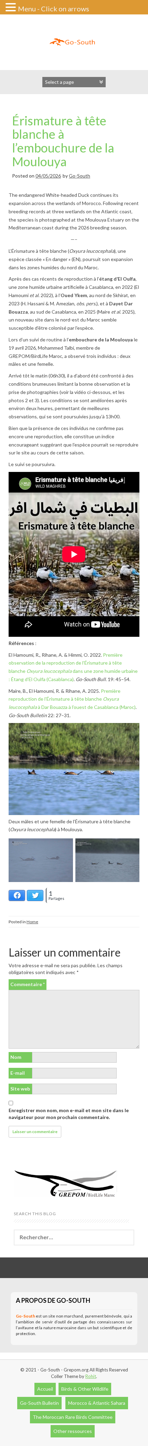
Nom (15, 1057)
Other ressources (72, 1431)
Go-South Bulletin (39, 1403)
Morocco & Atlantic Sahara (96, 1403)
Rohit (90, 1376)
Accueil (45, 1389)
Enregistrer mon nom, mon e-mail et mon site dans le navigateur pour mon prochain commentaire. (69, 1113)
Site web (20, 1089)
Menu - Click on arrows (53, 8)
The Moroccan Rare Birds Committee (73, 1417)
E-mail (17, 1073)
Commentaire (27, 984)
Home (32, 921)
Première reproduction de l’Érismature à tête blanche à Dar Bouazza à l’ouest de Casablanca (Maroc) (72, 699)
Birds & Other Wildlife (84, 1389)
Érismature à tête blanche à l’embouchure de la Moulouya (63, 141)
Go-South (79, 176)
